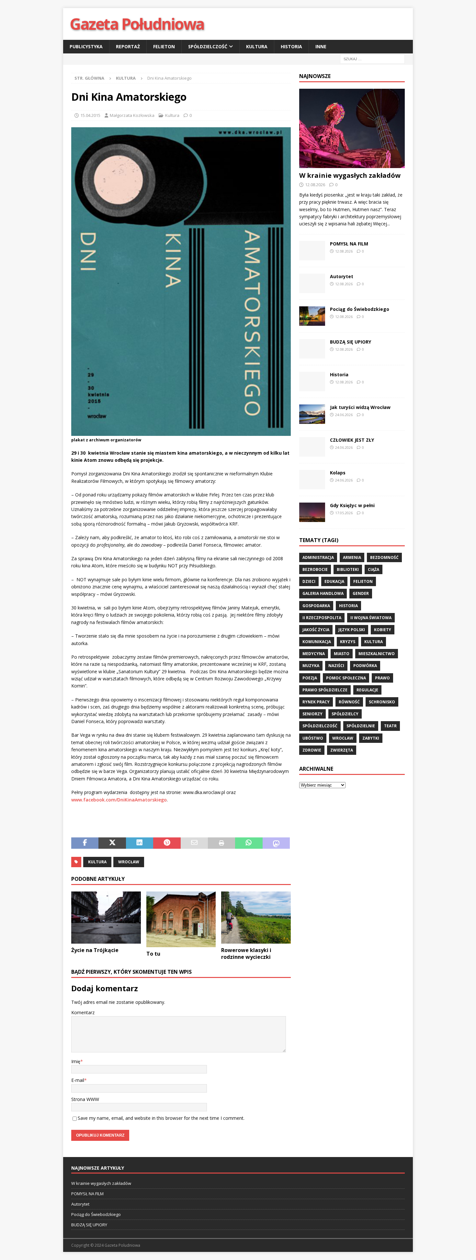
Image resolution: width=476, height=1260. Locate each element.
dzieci (308, 581)
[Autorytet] (312, 283)
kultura (97, 862)
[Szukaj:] (372, 59)
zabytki (370, 738)
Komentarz (83, 1012)
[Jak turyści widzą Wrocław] (312, 414)
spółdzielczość (319, 726)
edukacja (334, 581)
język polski (351, 629)
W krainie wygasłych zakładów (350, 175)
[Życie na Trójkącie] (106, 917)
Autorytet (341, 276)
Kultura (256, 46)
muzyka (310, 665)
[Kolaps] (312, 479)
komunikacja (316, 641)
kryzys (347, 641)
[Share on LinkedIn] (139, 843)
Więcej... (381, 224)
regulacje (367, 690)
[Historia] (312, 381)
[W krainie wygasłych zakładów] (352, 128)
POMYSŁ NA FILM (349, 244)
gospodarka (316, 605)
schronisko (382, 702)
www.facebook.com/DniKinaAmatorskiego (119, 800)
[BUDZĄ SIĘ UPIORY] (312, 348)
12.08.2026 (315, 184)
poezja (309, 678)
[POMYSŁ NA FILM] (312, 250)
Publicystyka (86, 46)
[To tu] (181, 919)
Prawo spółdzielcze (324, 690)
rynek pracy (316, 702)
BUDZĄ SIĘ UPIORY (350, 342)
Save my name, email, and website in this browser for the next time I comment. (161, 1118)
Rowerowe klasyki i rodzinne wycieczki (246, 953)
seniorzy (312, 714)
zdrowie (311, 750)
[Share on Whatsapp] (248, 843)
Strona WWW (85, 1099)
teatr (390, 726)
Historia (291, 46)
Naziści (336, 665)
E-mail (77, 1080)
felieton (363, 581)
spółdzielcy (345, 714)
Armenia (352, 557)
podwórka (365, 665)
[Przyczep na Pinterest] (166, 843)
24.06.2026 (344, 414)
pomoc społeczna (346, 678)
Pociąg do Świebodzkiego (359, 309)
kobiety (382, 629)
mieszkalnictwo (376, 653)
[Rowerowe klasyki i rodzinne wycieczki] (256, 917)
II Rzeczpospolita (321, 617)
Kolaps (338, 473)
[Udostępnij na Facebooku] (84, 843)
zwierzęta (341, 750)
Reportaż (128, 46)
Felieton (164, 46)
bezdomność (384, 557)
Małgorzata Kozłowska (132, 115)
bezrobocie (315, 569)
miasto (341, 653)
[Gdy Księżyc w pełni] (312, 512)
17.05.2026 (344, 512)
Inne (320, 46)
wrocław (128, 862)
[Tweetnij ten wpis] (112, 843)
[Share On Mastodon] (276, 843)
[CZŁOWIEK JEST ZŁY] (312, 447)
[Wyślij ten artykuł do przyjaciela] (194, 843)
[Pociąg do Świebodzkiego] (312, 316)
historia (348, 605)
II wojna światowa (370, 617)
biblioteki (348, 569)
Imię (75, 1061)
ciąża (373, 569)
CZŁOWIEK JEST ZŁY (352, 440)
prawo (382, 678)
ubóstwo (312, 738)
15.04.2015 (90, 115)
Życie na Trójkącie (95, 950)
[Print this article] (221, 843)
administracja (318, 557)
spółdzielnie (360, 726)
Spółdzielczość (207, 46)
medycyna (313, 653)
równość (349, 702)
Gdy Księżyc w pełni (352, 505)
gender (361, 593)
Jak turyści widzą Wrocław (361, 407)
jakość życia (315, 629)
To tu (153, 953)
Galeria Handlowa (323, 593)
